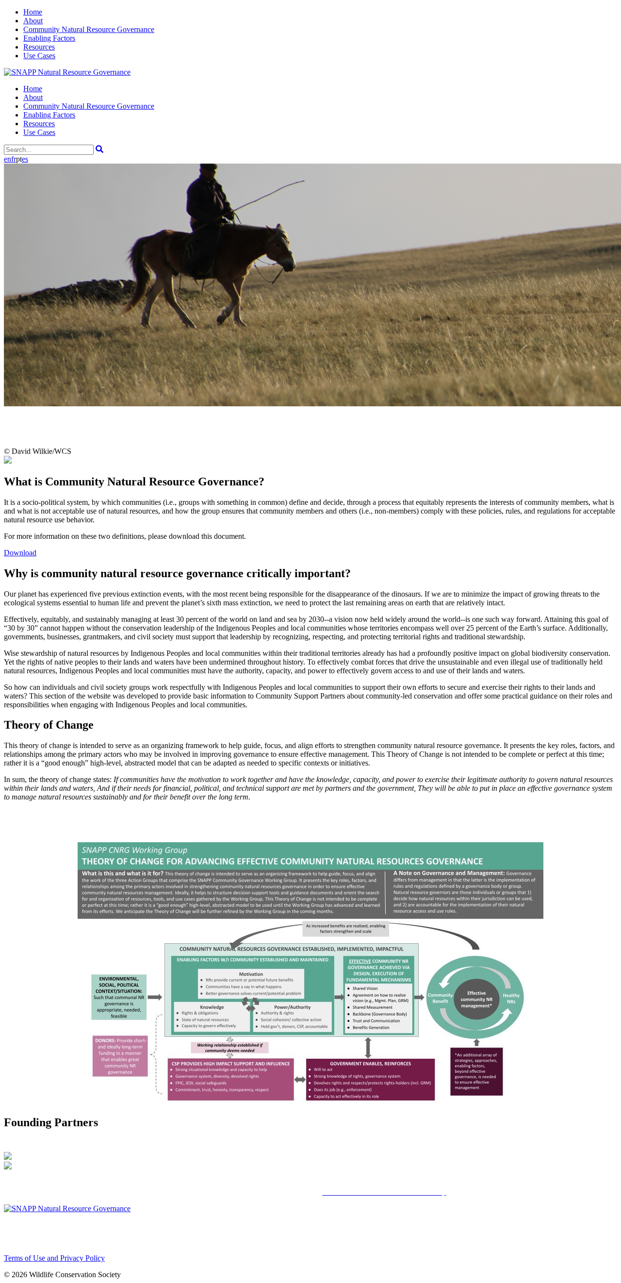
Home (32, 12)
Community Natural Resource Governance (88, 29)
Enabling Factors (49, 38)
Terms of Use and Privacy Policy (54, 1258)
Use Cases (39, 55)
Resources (39, 47)
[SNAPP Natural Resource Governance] (67, 72)
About (33, 21)
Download (20, 553)
